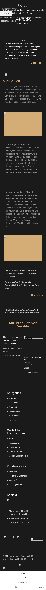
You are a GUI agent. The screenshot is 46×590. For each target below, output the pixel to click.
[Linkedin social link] (26, 2)
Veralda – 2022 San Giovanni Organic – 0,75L (10, 343)
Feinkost (27, 363)
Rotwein (6, 348)
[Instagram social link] (23, 2)
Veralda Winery (16, 348)
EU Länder (27, 13)
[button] (12, 356)
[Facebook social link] (19, 2)
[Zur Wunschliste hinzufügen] (20, 338)
